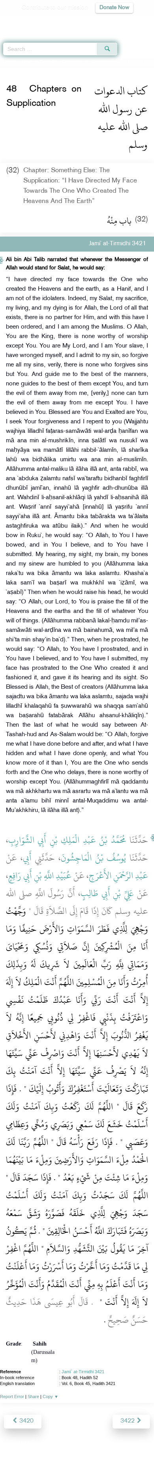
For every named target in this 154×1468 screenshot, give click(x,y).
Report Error (12, 1396)
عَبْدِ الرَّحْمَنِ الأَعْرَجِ (118, 875)
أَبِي (27, 858)
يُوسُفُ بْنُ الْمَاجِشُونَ (93, 858)
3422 (128, 1421)
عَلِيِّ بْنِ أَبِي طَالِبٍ (107, 893)
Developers (86, 1445)
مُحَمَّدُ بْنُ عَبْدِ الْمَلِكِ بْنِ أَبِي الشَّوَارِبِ (67, 840)
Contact (116, 1445)
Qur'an (37, 22)
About (12, 1445)
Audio (131, 22)
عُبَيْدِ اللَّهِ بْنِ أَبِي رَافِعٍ (39, 875)
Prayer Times (99, 22)
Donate (140, 1445)
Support (55, 1445)
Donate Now (114, 7)
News (32, 1445)
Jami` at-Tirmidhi (39, 62)
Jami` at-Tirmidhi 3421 (83, 1371)
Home (9, 62)
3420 (26, 1421)
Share (33, 1396)
